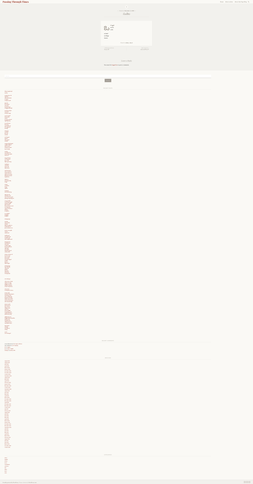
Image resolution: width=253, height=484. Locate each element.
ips (5, 347)
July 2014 (6, 440)
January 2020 (7, 384)
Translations (7, 464)
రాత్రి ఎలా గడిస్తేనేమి (10, 348)
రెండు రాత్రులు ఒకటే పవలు (18, 343)
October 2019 (7, 387)
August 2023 (7, 362)
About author (229, 2)
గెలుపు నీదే (109, 48)
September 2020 (8, 375)
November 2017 (8, 405)
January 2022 (7, 369)
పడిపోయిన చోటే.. (12, 350)
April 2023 (7, 365)
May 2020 (7, 379)
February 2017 (7, 410)
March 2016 (7, 420)
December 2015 (8, 424)
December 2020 (8, 372)
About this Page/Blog (241, 2)
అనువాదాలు (7, 466)
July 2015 (6, 429)
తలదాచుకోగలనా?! (144, 48)
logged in (114, 65)
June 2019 (7, 392)
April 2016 (7, 419)
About (6, 457)
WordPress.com (32, 482)
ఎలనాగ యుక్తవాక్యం (15, 345)
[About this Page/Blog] (249, 482)
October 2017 (7, 407)
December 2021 (8, 370)
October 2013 (7, 447)
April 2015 (7, 434)
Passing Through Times (16, 1)
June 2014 (7, 442)
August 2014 (7, 439)
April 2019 (7, 395)
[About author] (247, 482)
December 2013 (8, 445)
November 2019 (8, 385)
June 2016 (7, 415)
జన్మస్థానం (8, 347)
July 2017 (6, 409)
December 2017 (8, 404)
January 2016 (7, 422)
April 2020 (7, 380)
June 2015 (7, 430)
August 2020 (7, 377)
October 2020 (7, 374)
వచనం (6, 472)
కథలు (5, 467)
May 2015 (7, 432)
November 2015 (8, 425)
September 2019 (8, 389)
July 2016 (6, 414)
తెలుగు (131, 43)
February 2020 (8, 382)
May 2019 (7, 394)
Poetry (6, 461)
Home (222, 2)
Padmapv (6, 350)
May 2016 (7, 417)
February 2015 (8, 437)
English (6, 459)
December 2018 (8, 399)
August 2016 (7, 412)
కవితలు (127, 43)
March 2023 (7, 367)
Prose (6, 462)
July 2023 (7, 364)
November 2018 (8, 400)
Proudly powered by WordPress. (11, 482)
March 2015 (7, 435)
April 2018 (7, 402)
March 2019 (7, 397)
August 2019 (7, 390)
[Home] (245, 482)
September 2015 (8, 427)
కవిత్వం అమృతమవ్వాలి (8, 91)
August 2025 (7, 360)
